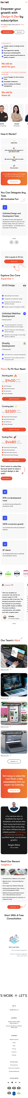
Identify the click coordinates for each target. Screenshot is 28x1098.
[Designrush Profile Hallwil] (14, 1093)
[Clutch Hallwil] (16, 1082)
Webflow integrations (10, 329)
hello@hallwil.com (14, 1009)
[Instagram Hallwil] (12, 1082)
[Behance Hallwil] (19, 1082)
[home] (5, 2)
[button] (26, 2)
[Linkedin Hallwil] (8, 1082)
